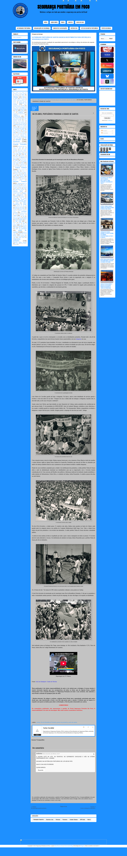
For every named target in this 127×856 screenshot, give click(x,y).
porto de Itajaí (18, 226)
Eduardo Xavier (16, 133)
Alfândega (15, 97)
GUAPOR (16, 141)
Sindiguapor (15, 196)
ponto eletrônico (16, 223)
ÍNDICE (62, 22)
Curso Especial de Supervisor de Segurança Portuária (20, 129)
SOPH (25, 188)
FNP (26, 138)
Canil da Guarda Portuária (20, 117)
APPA (23, 94)
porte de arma (23, 225)
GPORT (18, 140)
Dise (24, 131)
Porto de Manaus (18, 173)
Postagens (104, 130)
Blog (84, 727)
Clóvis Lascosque (21, 123)
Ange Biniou (22, 98)
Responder (40, 770)
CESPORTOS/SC (21, 111)
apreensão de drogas (19, 207)
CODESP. (15, 113)
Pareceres (65, 819)
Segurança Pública (18, 191)
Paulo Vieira (24, 166)
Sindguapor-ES (20, 194)
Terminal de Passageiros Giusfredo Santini (20, 200)
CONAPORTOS (22, 113)
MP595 (20, 154)
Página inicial (63, 806)
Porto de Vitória (23, 175)
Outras (89, 819)
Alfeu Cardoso (22, 95)
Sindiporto (22, 196)
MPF (26, 154)
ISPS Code (82, 819)
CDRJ (22, 110)
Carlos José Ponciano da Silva (20, 119)
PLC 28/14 (15, 165)
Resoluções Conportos (39, 819)
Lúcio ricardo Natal (17, 153)
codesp (38, 100)
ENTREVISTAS (74, 28)
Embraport (24, 133)
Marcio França (16, 157)
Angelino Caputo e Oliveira (19, 99)
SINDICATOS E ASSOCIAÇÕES (60, 28)
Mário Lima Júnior (23, 159)
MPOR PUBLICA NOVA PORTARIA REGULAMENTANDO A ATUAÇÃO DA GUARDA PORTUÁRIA (107, 260)
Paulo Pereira (17, 166)
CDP (16, 110)
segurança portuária (16, 240)
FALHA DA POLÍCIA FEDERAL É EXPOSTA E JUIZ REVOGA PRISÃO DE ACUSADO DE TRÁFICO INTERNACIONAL (106, 286)
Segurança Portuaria (19, 189)
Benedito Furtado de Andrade (19, 106)
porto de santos (72, 100)
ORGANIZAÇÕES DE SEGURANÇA (41, 28)
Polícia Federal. (21, 169)
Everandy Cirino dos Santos (20, 137)
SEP (20, 188)
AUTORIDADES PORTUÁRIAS (23, 28)
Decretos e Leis (49, 819)
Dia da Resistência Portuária (48, 100)
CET (14, 112)
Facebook (88, 727)
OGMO (16, 160)
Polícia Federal (21, 168)
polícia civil (21, 222)
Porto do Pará (24, 177)
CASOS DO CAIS (80, 22)
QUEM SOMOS (54, 22)
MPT (17, 155)
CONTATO (70, 22)
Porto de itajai (16, 177)
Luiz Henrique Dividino (22, 151)
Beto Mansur (16, 107)
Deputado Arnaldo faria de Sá (20, 131)
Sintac (14, 197)
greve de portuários (62, 100)
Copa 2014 (22, 126)
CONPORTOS (16, 116)
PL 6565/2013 (21, 164)
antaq (25, 206)
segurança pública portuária (20, 242)
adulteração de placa (17, 206)
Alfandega (15, 95)
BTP (23, 105)
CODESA (20, 112)
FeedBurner (109, 120)
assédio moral (22, 209)
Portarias (58, 819)
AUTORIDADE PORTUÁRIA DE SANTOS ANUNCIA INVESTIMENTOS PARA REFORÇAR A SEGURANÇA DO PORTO (106, 180)
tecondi (16, 243)
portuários (22, 235)
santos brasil (21, 237)
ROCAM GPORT (17, 180)
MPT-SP (23, 155)
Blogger (82, 845)
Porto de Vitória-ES (19, 176)
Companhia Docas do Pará (20, 124)
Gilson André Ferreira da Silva (19, 142)
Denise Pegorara (16, 130)
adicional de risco (21, 205)
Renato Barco (24, 185)
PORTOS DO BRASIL (106, 28)
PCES (14, 164)
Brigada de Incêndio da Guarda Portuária (20, 108)
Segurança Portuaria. (18, 190)
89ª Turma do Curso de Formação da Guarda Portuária (20, 93)
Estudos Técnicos (74, 819)
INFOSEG (20, 146)
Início (45, 22)
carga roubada (24, 212)
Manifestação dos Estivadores (19, 156)
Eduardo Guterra (21, 132)
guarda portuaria (23, 218)
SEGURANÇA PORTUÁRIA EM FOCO (63, 7)
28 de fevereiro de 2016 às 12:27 (51, 753)
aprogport (15, 209)
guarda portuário (18, 219)
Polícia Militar (16, 170)
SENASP (15, 188)
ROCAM (23, 178)
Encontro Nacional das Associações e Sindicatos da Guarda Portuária (20, 136)
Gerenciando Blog (68, 845)
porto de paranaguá (21, 228)
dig (23, 216)
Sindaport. (24, 193)
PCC (22, 162)
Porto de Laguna (23, 172)
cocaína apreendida (19, 214)
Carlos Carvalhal (48, 727)
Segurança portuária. (17, 192)
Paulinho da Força (23, 165)
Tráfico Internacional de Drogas (20, 203)
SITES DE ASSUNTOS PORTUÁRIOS (89, 28)
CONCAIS (15, 114)
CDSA (14, 111)
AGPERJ (17, 94)
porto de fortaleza (22, 227)
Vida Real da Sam (59, 845)
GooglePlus (93, 727)
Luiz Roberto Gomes (20, 152)
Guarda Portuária (20, 144)
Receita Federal (20, 181)
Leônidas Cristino (17, 148)
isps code (18, 221)
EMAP (14, 132)
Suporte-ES (21, 197)
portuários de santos (17, 236)
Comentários (105, 133)
